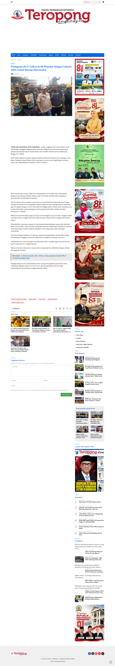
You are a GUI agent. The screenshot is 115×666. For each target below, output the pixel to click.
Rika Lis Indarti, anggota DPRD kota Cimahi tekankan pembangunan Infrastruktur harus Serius (62, 330)
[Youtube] (99, 653)
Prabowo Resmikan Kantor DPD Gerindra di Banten (91, 527)
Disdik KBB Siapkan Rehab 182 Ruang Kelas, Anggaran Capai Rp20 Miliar (91, 521)
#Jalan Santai (32, 299)
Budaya (51, 55)
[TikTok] (102, 653)
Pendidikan (34, 55)
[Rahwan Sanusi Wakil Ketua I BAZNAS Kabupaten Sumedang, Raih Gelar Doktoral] (89, 566)
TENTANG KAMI (46, 659)
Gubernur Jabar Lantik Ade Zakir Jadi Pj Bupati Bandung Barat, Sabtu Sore (90, 508)
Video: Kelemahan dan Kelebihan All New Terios (90, 533)
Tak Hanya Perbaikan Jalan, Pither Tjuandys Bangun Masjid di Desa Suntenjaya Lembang (19, 349)
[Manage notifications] (110, 662)
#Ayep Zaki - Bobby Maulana (84, 344)
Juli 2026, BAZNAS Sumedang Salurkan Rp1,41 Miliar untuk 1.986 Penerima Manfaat (93, 375)
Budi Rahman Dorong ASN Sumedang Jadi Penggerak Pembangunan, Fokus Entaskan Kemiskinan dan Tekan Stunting (94, 359)
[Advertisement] (57, 39)
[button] (100, 2)
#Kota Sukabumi (81, 341)
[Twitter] (92, 653)
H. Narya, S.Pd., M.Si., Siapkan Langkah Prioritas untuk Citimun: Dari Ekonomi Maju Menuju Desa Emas (94, 383)
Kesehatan (25, 55)
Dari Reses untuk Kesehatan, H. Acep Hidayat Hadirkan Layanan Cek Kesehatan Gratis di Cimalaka (41, 330)
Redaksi (16, 73)
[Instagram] (96, 653)
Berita (19, 55)
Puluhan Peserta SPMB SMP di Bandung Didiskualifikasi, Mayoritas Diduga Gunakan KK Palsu (94, 598)
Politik (57, 55)
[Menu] (12, 2)
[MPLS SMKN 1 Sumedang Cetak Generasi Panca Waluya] (89, 577)
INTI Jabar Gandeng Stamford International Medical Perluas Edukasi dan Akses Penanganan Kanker (82, 421)
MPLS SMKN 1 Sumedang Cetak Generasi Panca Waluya (94, 581)
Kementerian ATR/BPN (82, 347)
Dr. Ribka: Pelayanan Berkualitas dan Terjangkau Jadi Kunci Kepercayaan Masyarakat (97, 421)
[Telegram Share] (67, 308)
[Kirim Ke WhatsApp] (70, 308)
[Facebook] (89, 653)
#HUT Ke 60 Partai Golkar (19, 299)
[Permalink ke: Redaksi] (12, 74)
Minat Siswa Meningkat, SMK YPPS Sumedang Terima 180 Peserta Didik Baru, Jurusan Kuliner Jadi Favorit (93, 559)
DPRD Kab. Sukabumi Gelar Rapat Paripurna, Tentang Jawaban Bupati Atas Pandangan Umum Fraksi (94, 399)
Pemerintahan (43, 55)
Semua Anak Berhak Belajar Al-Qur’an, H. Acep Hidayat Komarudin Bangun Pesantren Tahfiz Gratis (94, 552)
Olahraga (63, 55)
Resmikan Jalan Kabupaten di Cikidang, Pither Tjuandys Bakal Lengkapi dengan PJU (94, 391)
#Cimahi (78, 338)
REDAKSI (55, 659)
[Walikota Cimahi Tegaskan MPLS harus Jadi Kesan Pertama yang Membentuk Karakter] (89, 587)
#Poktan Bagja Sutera (18, 302)
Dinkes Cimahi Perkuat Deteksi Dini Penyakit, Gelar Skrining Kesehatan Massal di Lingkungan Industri (82, 436)
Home (13, 55)
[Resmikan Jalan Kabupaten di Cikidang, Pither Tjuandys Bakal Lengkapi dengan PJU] (79, 392)
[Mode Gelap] (103, 2)
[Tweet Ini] (60, 308)
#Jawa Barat (42, 299)
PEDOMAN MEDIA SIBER (66, 659)
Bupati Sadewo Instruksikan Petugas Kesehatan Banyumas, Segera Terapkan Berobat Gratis (97, 436)
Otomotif (77, 55)
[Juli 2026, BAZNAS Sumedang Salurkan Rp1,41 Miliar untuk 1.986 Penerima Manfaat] (79, 375)
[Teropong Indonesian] (51, 16)
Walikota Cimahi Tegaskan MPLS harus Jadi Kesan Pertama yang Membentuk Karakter (94, 592)
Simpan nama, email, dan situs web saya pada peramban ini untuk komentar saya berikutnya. (40, 390)
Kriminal (70, 55)
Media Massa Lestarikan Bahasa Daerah (90, 502)
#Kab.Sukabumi (52, 299)
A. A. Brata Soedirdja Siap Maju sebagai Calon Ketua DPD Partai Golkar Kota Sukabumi (20, 330)
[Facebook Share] (56, 308)
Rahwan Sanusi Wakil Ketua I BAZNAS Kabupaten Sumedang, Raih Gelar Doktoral (94, 571)
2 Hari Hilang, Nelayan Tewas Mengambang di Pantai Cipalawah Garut (91, 514)
